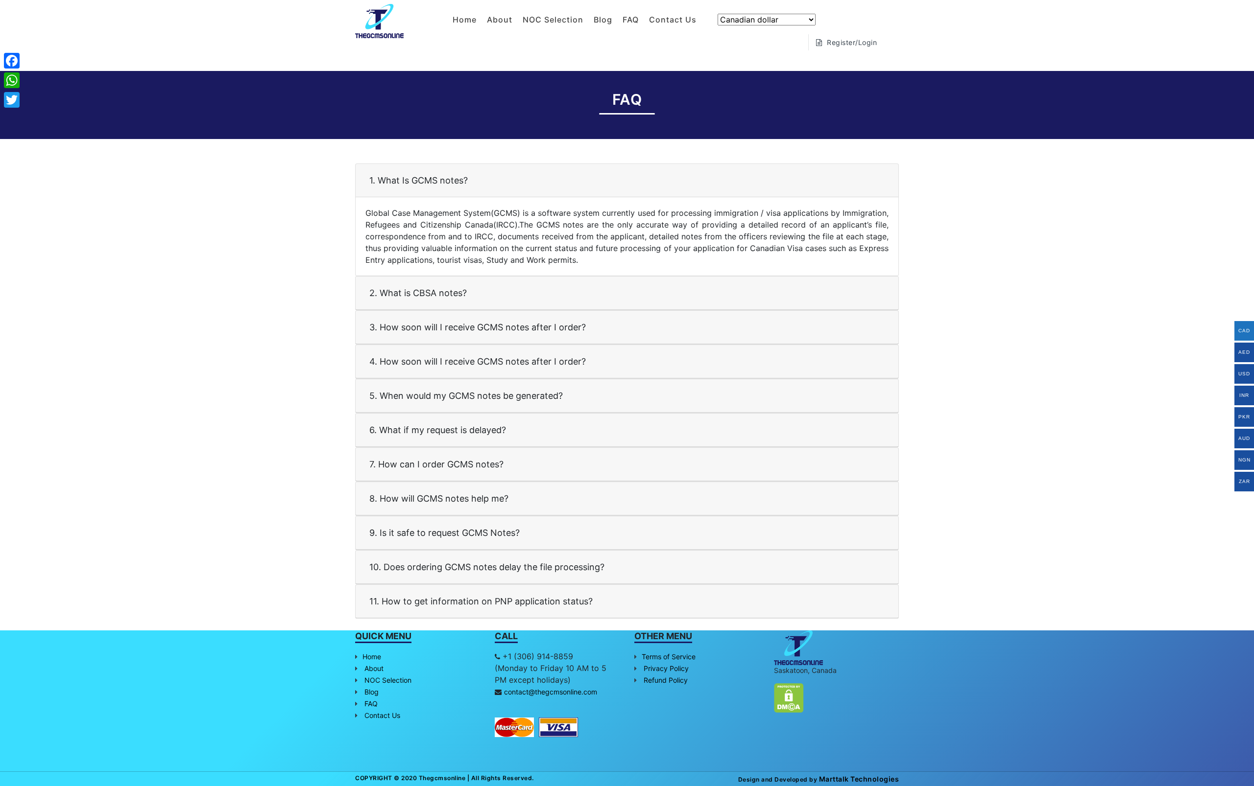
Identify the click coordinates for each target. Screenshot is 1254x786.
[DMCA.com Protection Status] (789, 697)
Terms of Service (669, 656)
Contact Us (673, 19)
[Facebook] (12, 60)
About (499, 19)
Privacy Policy (665, 668)
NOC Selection (553, 19)
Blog (603, 19)
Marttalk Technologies (858, 779)
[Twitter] (12, 100)
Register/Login (851, 42)
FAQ (631, 19)
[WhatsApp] (12, 80)
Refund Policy (665, 680)
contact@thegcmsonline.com (550, 692)
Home (465, 19)
